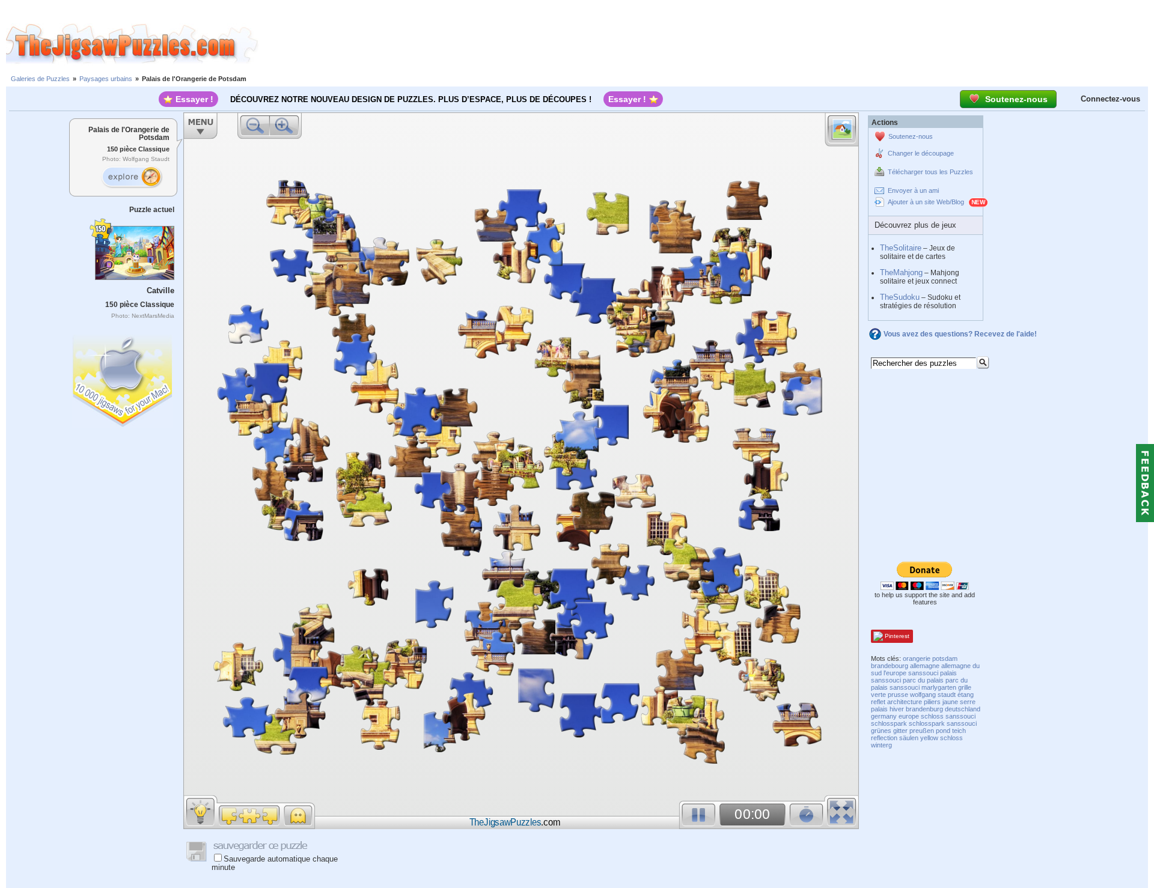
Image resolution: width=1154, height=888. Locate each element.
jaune (950, 701)
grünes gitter (889, 730)
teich (959, 730)
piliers (932, 701)
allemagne (924, 665)
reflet (878, 701)
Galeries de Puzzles (40, 78)
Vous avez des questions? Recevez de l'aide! (960, 334)
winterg (881, 745)
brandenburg (924, 709)
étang (965, 694)
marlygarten (938, 687)
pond (943, 730)
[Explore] (131, 177)
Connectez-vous (1110, 98)
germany (884, 716)
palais (879, 709)
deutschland (962, 709)
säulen (908, 737)
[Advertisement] (706, 44)
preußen (921, 730)
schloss (951, 737)
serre (967, 701)
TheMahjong (901, 272)
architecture (904, 701)
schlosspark (889, 723)
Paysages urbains (105, 78)
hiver (897, 709)
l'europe (895, 673)
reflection (884, 737)
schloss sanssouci (948, 716)
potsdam (944, 658)
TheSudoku (900, 297)
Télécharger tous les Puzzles (930, 171)
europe (909, 716)
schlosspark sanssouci (943, 723)
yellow (929, 737)
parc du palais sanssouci (919, 684)
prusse (898, 694)
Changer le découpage (921, 153)
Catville (160, 290)
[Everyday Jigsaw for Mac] (123, 378)
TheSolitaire (900, 247)
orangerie (916, 658)
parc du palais (923, 680)
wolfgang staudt (933, 694)
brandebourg (889, 665)
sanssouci (923, 673)
